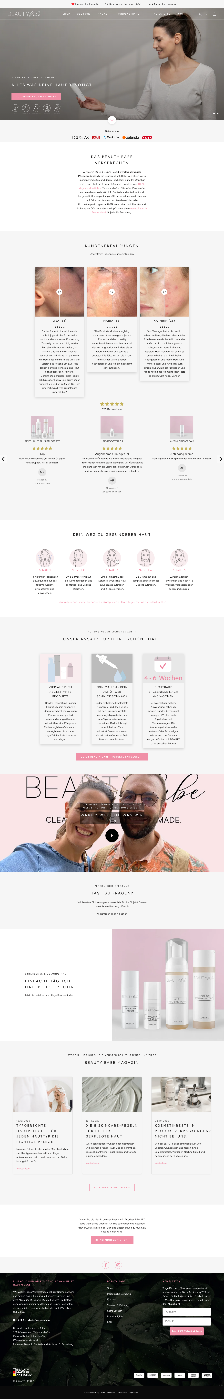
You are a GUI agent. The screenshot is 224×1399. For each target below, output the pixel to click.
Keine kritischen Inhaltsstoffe (29, 1336)
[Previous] (3, 459)
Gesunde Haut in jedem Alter (29, 1328)
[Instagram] (118, 1265)
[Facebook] (105, 1265)
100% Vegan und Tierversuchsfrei (31, 1332)
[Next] (220, 459)
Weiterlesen (23, 1168)
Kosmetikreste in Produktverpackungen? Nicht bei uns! (183, 1131)
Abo (180, 14)
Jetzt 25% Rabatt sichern (186, 1331)
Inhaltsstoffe (160, 14)
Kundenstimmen (130, 14)
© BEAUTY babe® (23, 1381)
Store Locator (114, 1310)
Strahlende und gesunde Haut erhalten (176, 111)
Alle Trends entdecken (112, 1187)
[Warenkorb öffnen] (214, 14)
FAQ (109, 1322)
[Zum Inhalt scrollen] (112, 120)
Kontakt (111, 1299)
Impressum (133, 1392)
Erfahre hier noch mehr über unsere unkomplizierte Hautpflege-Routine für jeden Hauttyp (112, 602)
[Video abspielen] (112, 835)
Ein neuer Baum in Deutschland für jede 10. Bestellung (43, 1344)
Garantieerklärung (91, 1392)
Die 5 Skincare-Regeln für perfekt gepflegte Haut (112, 1131)
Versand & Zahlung (117, 1305)
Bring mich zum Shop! (112, 1240)
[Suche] (207, 13)
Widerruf (111, 1392)
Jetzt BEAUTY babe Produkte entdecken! (112, 757)
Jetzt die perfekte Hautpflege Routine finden (49, 995)
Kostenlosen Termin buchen (112, 913)
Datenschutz (122, 1392)
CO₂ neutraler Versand (25, 1340)
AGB (103, 1392)
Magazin (104, 14)
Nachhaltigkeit (115, 1316)
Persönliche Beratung (119, 1294)
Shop (66, 14)
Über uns (84, 14)
